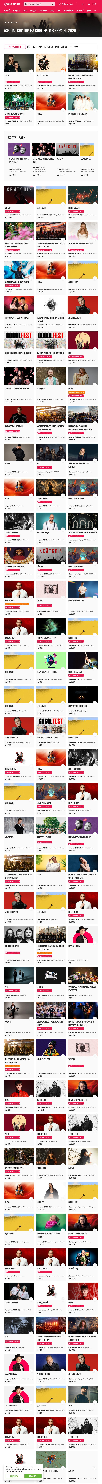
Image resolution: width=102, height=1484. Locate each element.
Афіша (6, 22)
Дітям (89, 10)
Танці (52, 10)
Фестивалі (43, 10)
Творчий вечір (68, 10)
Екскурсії (80, 10)
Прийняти (32, 1476)
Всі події (7, 10)
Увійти (95, 4)
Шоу (58, 10)
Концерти (16, 10)
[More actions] (31, 72)
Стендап (33, 10)
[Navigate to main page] (12, 4)
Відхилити (14, 1476)
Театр (25, 10)
